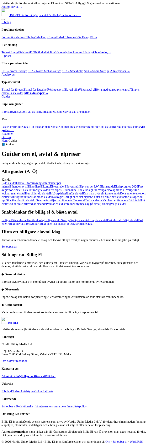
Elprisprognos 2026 (13, 111)
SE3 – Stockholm (72, 71)
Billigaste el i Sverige (57, 220)
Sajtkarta (48, 391)
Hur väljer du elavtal (37, 193)
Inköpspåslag (58, 193)
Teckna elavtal (104, 126)
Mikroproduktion (20, 197)
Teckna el (79, 200)
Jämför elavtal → (12, 6)
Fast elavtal (16, 93)
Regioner (7, 133)
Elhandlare (33, 186)
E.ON (33, 52)
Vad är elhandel (80, 111)
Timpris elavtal (98, 220)
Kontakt (40, 376)
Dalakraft (24, 52)
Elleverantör (72, 186)
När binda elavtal (41, 197)
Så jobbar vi (9, 406)
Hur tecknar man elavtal (43, 126)
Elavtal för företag (13, 89)
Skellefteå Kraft (46, 52)
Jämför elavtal (74, 193)
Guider (6, 96)
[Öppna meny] (3, 19)
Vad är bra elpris (18, 203)
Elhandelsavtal (62, 111)
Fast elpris (55, 190)
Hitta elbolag (84, 190)
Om (107, 441)
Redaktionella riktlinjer (30, 406)
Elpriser (6, 55)
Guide (65, 190)
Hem (5, 140)
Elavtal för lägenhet (35, 89)
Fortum (6, 37)
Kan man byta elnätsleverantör (76, 126)
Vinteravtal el (87, 89)
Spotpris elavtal (79, 220)
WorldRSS (136, 441)
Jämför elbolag (36, 220)
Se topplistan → (71, 15)
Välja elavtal (118, 203)
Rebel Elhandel (66, 37)
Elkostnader (57, 186)
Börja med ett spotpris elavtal (112, 89)
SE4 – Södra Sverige (96, 71)
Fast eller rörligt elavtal (15, 126)
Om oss (6, 137)
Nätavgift (57, 197)
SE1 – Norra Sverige (14, 71)
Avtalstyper (8, 74)
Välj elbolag (103, 203)
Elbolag (6, 22)
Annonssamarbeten (55, 406)
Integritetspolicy (77, 406)
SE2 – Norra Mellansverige (44, 71)
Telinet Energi (10, 52)
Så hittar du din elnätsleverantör (109, 197)
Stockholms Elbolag (22, 37)
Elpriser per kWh (89, 186)
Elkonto (45, 186)
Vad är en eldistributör (60, 203)
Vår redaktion (19, 361)
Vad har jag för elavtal (116, 200)
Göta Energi (82, 37)
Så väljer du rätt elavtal (59, 200)
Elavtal (20, 183)
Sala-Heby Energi (46, 37)
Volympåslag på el (85, 203)
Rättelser (50, 376)
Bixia (93, 37)
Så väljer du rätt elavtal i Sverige (25, 200)
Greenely (62, 52)
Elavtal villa (71, 89)
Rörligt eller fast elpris (126, 126)
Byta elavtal (32, 111)
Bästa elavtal (19, 220)
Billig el (6, 220)
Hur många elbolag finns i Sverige (113, 190)
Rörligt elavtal (55, 89)
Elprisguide (47, 111)
